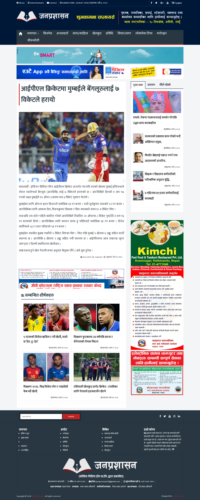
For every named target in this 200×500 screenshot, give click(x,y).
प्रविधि (109, 33)
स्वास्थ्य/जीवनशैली (111, 433)
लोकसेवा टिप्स (143, 33)
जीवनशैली (33, 40)
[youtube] (170, 416)
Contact (53, 3)
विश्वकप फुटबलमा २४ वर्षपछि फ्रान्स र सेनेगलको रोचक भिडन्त (93, 339)
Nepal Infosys (177, 496)
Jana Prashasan (38, 496)
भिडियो (65, 450)
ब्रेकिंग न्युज (25, 433)
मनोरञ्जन (162, 33)
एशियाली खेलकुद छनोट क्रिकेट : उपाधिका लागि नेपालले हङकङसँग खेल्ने (96, 389)
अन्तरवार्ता (62, 33)
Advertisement (37, 3)
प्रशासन (151, 85)
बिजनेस (47, 33)
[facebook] (160, 416)
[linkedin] (179, 416)
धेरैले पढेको (165, 85)
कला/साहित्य (80, 33)
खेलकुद (96, 33)
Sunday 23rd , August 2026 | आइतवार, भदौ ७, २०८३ (84, 3)
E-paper (178, 3)
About (21, 3)
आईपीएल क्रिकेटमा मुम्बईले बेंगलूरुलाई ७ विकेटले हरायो (70, 94)
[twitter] (165, 416)
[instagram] (174, 416)
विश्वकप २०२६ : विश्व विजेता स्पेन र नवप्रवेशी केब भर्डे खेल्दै (45, 389)
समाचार (32, 33)
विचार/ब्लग (124, 33)
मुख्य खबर (138, 85)
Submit (71, 416)
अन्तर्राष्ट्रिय (24, 450)
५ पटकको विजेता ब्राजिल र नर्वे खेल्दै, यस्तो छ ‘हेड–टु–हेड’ (45, 339)
